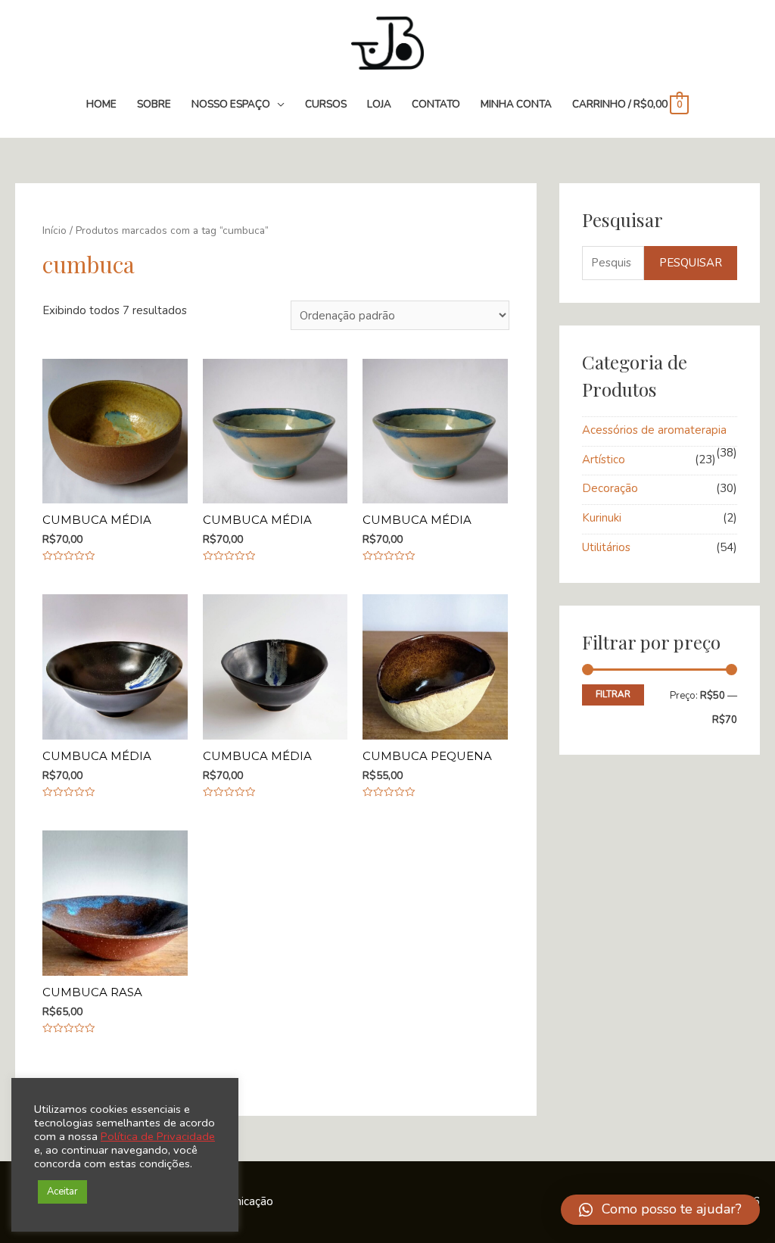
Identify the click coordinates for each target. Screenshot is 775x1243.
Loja (379, 104)
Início (54, 230)
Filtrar (613, 694)
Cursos (326, 104)
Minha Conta (516, 104)
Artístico (603, 459)
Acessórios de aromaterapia (654, 430)
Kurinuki (601, 517)
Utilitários (606, 547)
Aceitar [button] (62, 1191)
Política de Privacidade (158, 1136)
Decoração (610, 488)
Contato (436, 104)
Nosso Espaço (230, 104)
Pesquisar (690, 262)
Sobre (154, 104)
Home (101, 104)
